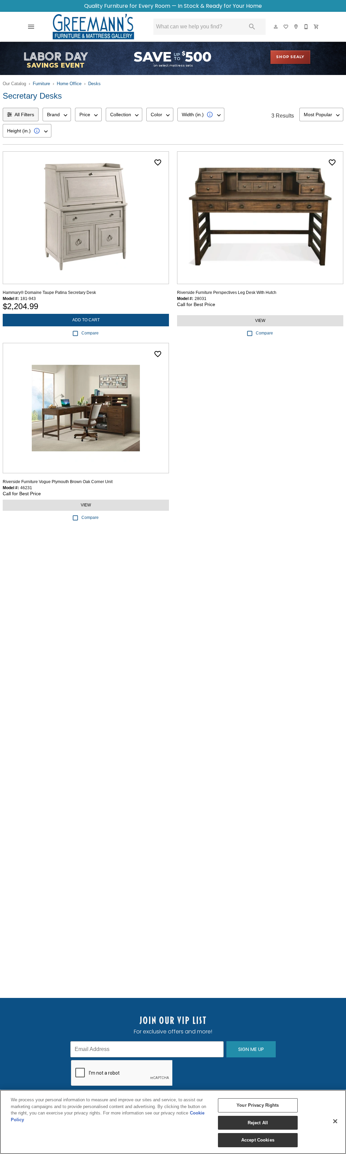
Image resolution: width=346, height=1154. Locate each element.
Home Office (69, 83)
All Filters (24, 114)
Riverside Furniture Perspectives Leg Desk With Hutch (226, 292)
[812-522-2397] (306, 27)
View (260, 320)
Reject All (258, 1122)
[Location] (296, 27)
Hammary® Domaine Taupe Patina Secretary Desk (49, 292)
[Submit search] (252, 27)
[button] (31, 27)
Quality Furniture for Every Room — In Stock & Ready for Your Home (173, 6)
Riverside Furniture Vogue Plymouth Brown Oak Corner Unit (58, 481)
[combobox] (57, 114)
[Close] (335, 1121)
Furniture (41, 83)
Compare (90, 333)
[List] (286, 27)
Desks (94, 83)
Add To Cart (86, 320)
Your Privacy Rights (258, 1105)
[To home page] (93, 26)
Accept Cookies (257, 1140)
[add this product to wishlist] (158, 162)
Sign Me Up (251, 1049)
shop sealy (290, 56)
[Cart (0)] (316, 27)
